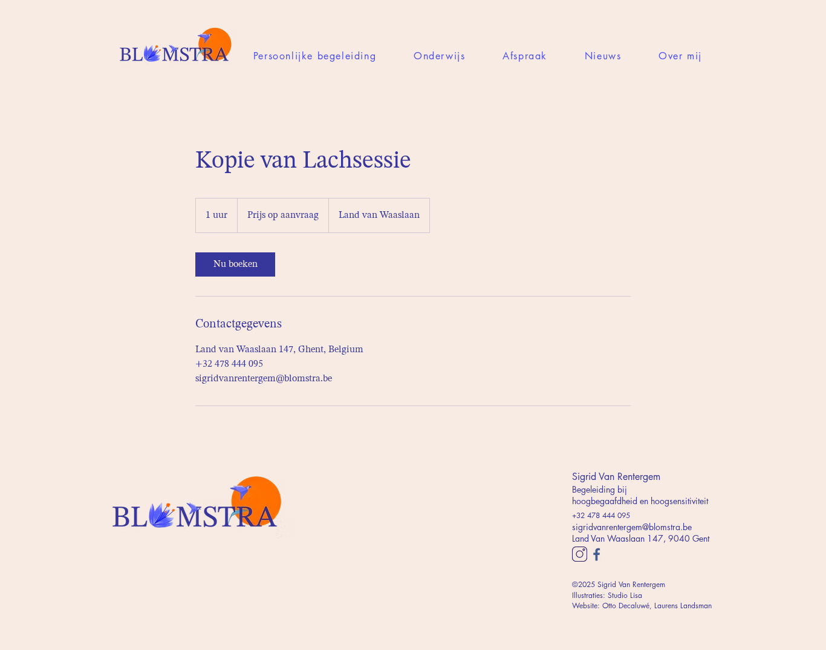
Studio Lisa (625, 595)
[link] (235, 264)
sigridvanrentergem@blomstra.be (632, 527)
